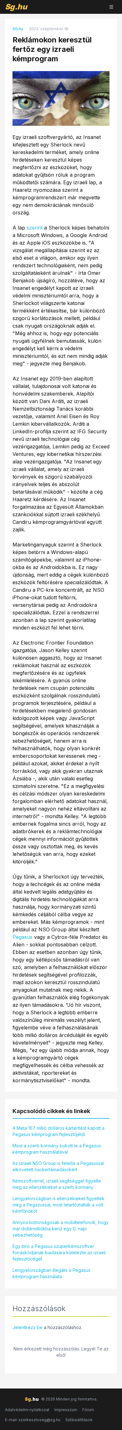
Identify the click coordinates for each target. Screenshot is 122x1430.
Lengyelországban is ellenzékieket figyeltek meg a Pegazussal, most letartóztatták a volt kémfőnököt (58, 1205)
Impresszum (65, 1409)
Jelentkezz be (28, 1327)
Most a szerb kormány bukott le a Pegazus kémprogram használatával (57, 1149)
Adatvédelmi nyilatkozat (27, 1409)
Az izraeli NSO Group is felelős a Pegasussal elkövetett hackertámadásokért (58, 1166)
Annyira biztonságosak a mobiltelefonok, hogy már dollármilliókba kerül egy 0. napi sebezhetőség (61, 1229)
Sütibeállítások (79, 1419)
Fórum (88, 1409)
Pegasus (23, 937)
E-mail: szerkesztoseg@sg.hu (32, 1419)
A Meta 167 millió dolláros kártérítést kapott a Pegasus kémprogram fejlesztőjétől (58, 1131)
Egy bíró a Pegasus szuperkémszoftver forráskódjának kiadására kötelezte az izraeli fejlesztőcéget (59, 1252)
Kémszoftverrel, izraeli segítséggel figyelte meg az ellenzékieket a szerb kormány (57, 1184)
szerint (35, 227)
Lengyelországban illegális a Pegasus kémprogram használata (51, 1273)
